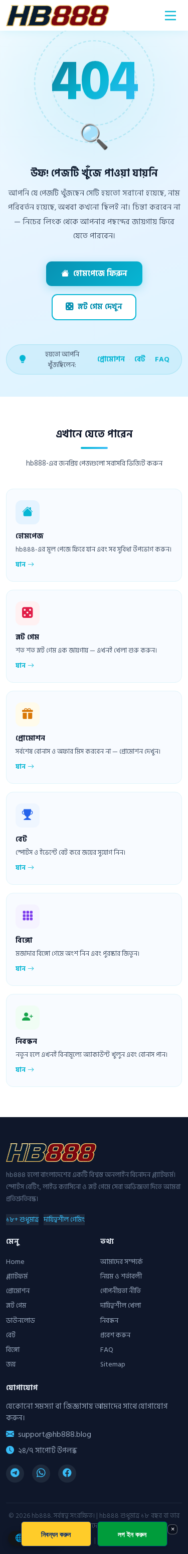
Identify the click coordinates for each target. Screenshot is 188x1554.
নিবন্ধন (109, 1320)
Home (15, 1261)
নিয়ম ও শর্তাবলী (121, 1276)
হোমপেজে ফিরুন (100, 273)
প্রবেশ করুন (115, 1335)
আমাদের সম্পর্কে (121, 1261)
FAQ (162, 359)
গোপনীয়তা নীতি (120, 1291)
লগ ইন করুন (132, 1534)
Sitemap (112, 1364)
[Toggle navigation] (170, 15)
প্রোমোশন (111, 359)
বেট (139, 359)
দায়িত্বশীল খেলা (120, 1305)
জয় (11, 1364)
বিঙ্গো (13, 1349)
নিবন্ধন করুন (56, 1534)
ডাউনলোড (20, 1320)
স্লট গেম (16, 1305)
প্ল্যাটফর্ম (17, 1276)
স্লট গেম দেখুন (100, 307)
